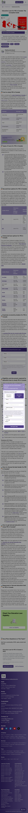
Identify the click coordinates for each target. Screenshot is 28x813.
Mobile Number (9, 407)
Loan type (8, 420)
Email (7, 403)
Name (7, 399)
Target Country (9, 415)
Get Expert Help (14, 426)
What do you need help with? (10, 392)
